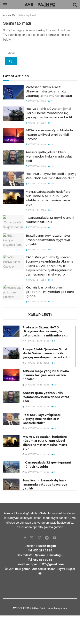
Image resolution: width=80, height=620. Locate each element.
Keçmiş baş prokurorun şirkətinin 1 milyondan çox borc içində (50, 291)
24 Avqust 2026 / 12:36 (36, 428)
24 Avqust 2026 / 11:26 (36, 472)
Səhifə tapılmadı (27, 15)
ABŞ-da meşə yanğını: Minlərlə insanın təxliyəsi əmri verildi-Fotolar (49, 134)
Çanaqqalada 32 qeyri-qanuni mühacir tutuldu (47, 464)
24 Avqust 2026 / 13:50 (36, 362)
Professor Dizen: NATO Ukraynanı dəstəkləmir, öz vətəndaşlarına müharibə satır (49, 91)
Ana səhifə (9, 15)
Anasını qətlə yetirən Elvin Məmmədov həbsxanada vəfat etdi (49, 156)
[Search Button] (11, 61)
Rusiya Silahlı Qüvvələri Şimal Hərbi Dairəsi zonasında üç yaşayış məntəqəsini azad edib (49, 113)
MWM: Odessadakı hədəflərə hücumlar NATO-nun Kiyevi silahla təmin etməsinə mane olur (45, 443)
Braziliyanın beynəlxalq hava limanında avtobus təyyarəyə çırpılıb (48, 240)
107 (52, 183)
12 (51, 144)
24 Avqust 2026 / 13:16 (36, 384)
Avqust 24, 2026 (36, 101)
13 (51, 279)
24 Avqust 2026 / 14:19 (36, 341)
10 (51, 166)
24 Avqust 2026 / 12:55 (36, 406)
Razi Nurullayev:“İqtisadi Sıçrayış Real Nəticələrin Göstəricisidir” (42, 419)
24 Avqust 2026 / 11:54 (36, 454)
